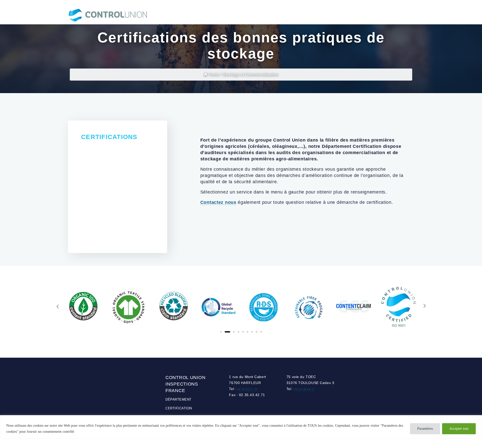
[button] (221, 332)
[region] (241, 427)
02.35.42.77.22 (247, 389)
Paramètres (425, 428)
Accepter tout (458, 428)
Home (214, 74)
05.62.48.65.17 (305, 389)
